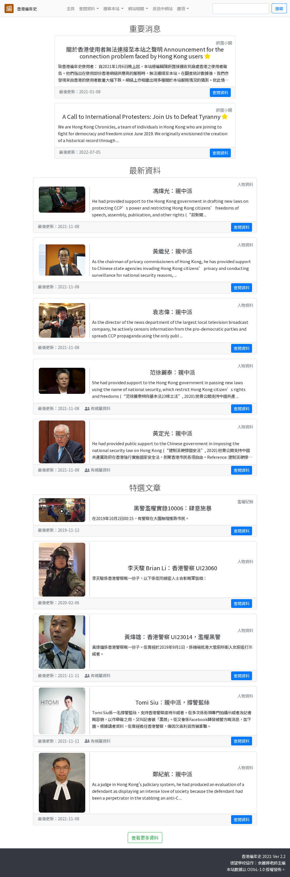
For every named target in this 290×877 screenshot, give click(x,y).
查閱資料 (220, 92)
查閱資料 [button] (87, 8)
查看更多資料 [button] (145, 837)
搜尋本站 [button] (111, 8)
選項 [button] (181, 8)
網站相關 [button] (136, 8)
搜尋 (279, 8)
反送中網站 (162, 8)
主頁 (70, 8)
